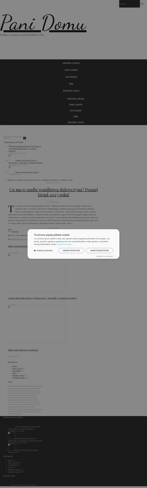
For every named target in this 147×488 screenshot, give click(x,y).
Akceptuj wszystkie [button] (99, 250)
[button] (43, 250)
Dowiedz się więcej (64, 244)
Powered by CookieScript (104, 256)
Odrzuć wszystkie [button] (71, 250)
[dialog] (73, 244)
